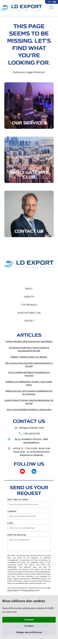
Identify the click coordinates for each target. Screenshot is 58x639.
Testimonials (29, 304)
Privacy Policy (12, 590)
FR (49, 2)
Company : (12, 511)
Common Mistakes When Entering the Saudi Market (29, 341)
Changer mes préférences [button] (29, 632)
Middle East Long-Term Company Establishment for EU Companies (29, 392)
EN (54, 2)
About (29, 288)
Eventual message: (16, 535)
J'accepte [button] (29, 619)
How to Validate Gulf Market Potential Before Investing (29, 374)
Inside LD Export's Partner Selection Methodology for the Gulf (29, 402)
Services (29, 296)
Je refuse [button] (29, 626)
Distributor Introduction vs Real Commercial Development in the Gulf (29, 349)
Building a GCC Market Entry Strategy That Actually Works (29, 383)
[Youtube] (22, 471)
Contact (29, 321)
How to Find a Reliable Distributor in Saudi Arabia (29, 409)
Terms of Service (28, 590)
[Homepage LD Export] (21, 8)
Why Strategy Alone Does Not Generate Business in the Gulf (29, 365)
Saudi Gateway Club (29, 313)
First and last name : (18, 499)
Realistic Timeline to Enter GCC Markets (29, 357)
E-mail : (10, 523)
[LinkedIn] (34, 471)
